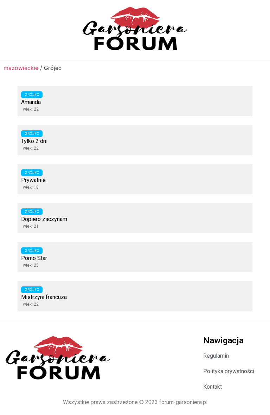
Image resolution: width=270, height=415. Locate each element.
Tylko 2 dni (34, 141)
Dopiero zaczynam (44, 219)
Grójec (32, 95)
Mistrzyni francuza (44, 297)
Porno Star (34, 258)
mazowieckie (21, 67)
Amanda (31, 102)
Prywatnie (33, 180)
